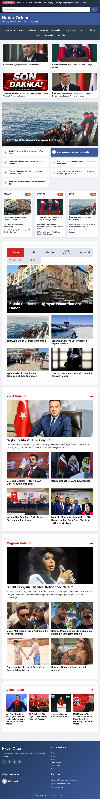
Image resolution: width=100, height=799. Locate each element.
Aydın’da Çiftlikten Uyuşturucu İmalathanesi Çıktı (25, 183)
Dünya (92, 30)
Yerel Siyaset (70, 30)
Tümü (28, 194)
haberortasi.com (60, 787)
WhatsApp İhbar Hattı (62, 784)
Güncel (32, 30)
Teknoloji (15, 260)
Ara (94, 9)
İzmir (37, 35)
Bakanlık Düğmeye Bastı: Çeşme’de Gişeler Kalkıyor (25, 162)
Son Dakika (48, 35)
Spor (82, 30)
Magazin (56, 30)
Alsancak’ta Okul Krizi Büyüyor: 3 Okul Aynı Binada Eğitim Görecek (74, 172)
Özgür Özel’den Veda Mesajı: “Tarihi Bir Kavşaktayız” (38, 3)
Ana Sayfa (10, 30)
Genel (53, 769)
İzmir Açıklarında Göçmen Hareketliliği (71, 152)
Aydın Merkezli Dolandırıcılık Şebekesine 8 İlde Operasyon (75, 162)
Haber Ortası (15, 17)
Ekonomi (44, 30)
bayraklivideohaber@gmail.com (66, 780)
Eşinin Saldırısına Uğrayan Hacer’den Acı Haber (24, 152)
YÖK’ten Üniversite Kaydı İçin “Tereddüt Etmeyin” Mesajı (23, 172)
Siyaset (22, 30)
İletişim (61, 35)
